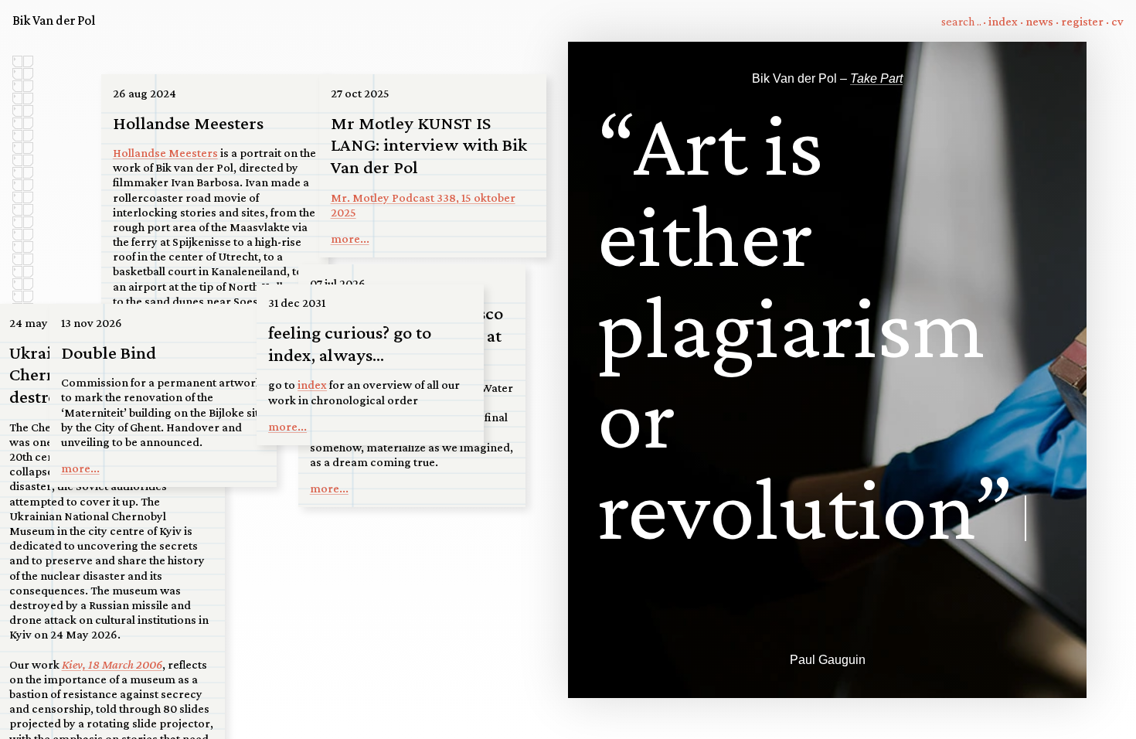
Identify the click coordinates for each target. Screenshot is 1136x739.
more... (350, 238)
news (1039, 21)
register (1082, 21)
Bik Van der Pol (53, 20)
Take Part (876, 78)
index (1003, 21)
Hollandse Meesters (165, 152)
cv (1117, 21)
